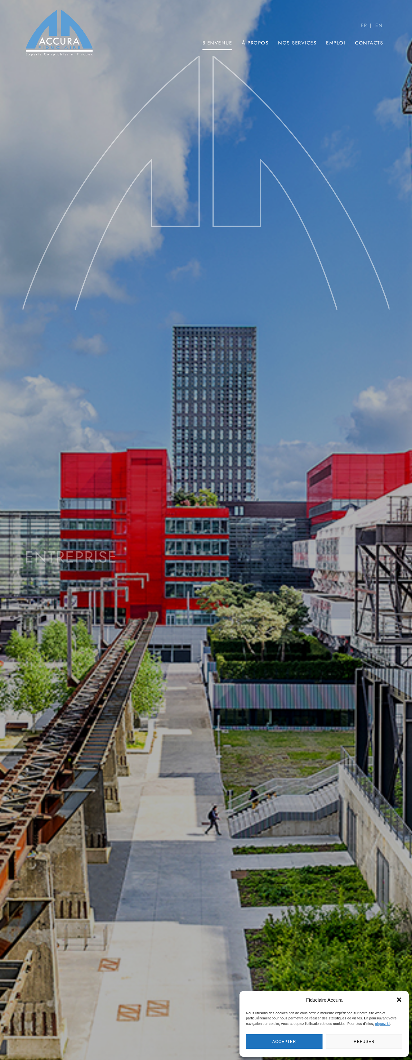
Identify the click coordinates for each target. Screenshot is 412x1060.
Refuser (364, 1041)
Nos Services (297, 42)
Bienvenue (217, 42)
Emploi (335, 42)
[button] (399, 1000)
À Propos (255, 42)
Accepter (284, 1041)
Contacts (369, 42)
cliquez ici (382, 1024)
